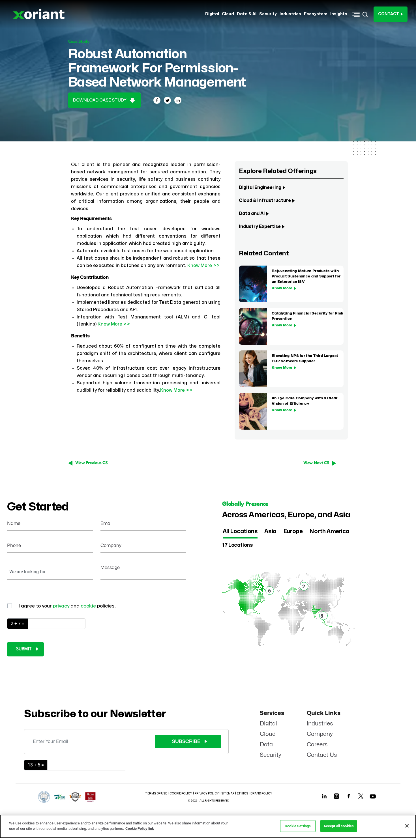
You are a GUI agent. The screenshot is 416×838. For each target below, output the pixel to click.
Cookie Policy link (139, 828)
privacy (61, 606)
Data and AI (252, 213)
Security (270, 755)
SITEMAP (227, 793)
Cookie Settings (298, 826)
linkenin (324, 796)
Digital (268, 723)
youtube (373, 797)
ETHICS (243, 793)
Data (266, 744)
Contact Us (322, 755)
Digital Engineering (260, 187)
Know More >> (203, 265)
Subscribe (186, 741)
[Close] (407, 826)
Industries (320, 723)
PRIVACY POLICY (207, 793)
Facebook (348, 796)
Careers (317, 744)
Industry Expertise (260, 226)
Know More (282, 288)
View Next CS (316, 463)
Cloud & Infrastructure (265, 200)
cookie (89, 606)
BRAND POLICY (261, 793)
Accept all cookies (338, 826)
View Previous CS (91, 463)
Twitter (361, 796)
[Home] (40, 14)
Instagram (336, 796)
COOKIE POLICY (181, 793)
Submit (23, 649)
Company (320, 734)
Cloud (268, 734)
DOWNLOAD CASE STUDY (100, 100)
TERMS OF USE (156, 793)
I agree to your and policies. (67, 606)
